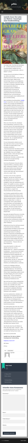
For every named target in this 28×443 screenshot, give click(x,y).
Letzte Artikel (10, 350)
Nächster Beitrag (8, 382)
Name (4, 412)
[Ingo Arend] (7, 357)
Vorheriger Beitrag (8, 380)
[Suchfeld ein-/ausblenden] (26, 12)
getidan (14, 3)
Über (5, 350)
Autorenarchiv (7, 368)
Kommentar (6, 393)
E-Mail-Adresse (6, 418)
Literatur (9, 376)
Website (4, 425)
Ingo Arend (12, 352)
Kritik (6, 376)
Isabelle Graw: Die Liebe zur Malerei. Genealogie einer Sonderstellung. (13, 19)
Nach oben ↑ (24, 440)
